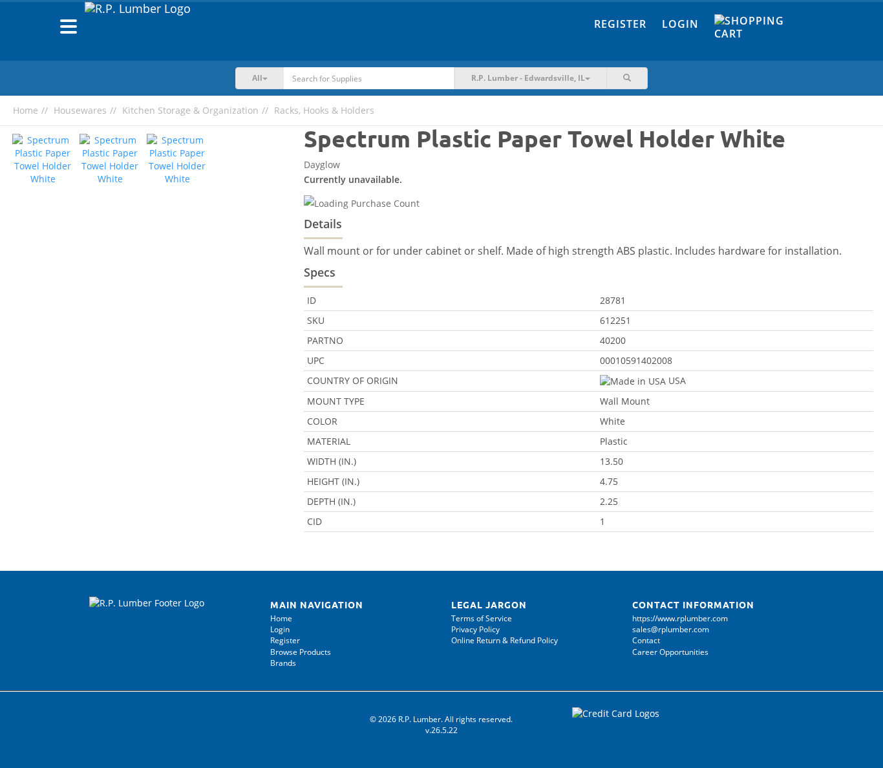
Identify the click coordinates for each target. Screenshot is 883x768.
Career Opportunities (670, 651)
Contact (646, 640)
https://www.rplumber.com (680, 618)
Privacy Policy (475, 629)
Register (620, 24)
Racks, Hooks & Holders (324, 110)
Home (25, 110)
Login (680, 24)
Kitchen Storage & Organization (190, 110)
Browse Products (300, 651)
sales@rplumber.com (670, 629)
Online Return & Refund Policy (504, 640)
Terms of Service (481, 618)
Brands (283, 662)
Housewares (80, 110)
